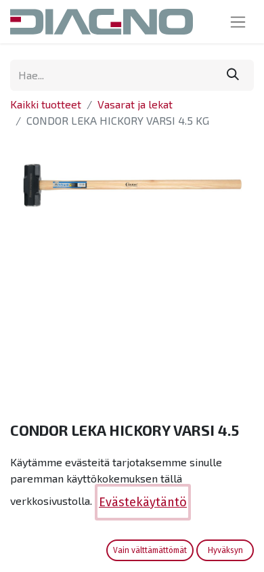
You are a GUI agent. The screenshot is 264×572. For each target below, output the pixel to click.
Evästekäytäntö (143, 502)
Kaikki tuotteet (45, 104)
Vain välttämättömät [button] (150, 550)
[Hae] (233, 75)
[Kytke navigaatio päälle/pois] (238, 21)
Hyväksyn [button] (225, 550)
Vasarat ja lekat (135, 104)
